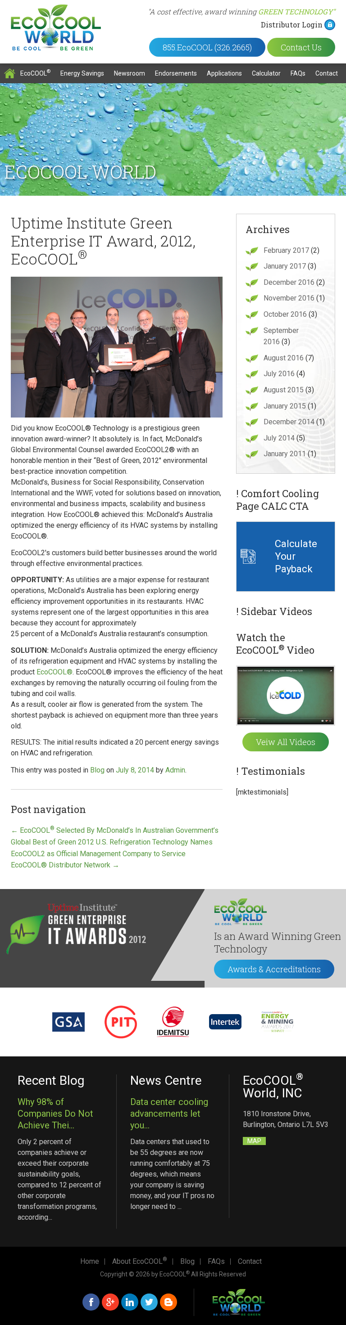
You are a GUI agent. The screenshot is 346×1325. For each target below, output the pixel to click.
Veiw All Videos (285, 742)
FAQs (298, 73)
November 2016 (289, 298)
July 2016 (279, 373)
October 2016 (285, 314)
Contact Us (301, 47)
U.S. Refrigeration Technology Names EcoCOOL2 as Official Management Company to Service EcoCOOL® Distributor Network (112, 853)
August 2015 (284, 390)
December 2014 (289, 422)
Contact (326, 73)
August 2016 (284, 358)
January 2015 (285, 406)
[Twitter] (149, 1302)
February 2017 (286, 250)
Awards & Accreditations (274, 969)
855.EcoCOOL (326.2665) (207, 47)
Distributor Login (292, 24)
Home (9, 73)
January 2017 (285, 266)
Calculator (266, 73)
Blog (97, 770)
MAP (254, 1141)
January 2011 (285, 453)
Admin (175, 770)
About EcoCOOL (139, 1261)
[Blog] (168, 1302)
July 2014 (279, 438)
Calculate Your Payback (296, 556)
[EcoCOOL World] (56, 27)
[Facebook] (91, 1302)
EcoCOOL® (54, 672)
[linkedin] (129, 1302)
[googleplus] (110, 1302)
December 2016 (289, 282)
